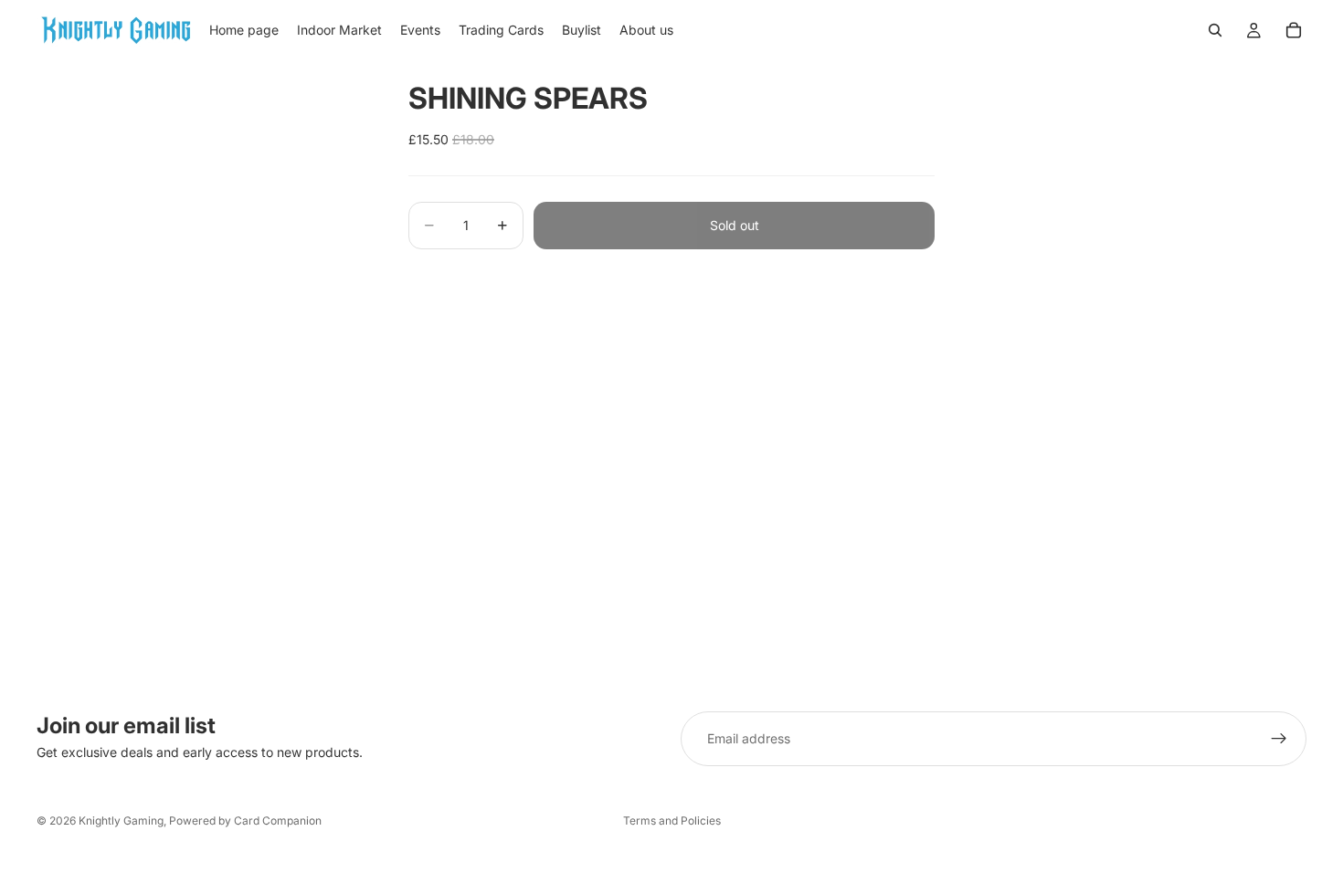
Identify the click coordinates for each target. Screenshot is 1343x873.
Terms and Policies (672, 820)
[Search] (1215, 30)
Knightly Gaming (121, 820)
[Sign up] (1279, 739)
